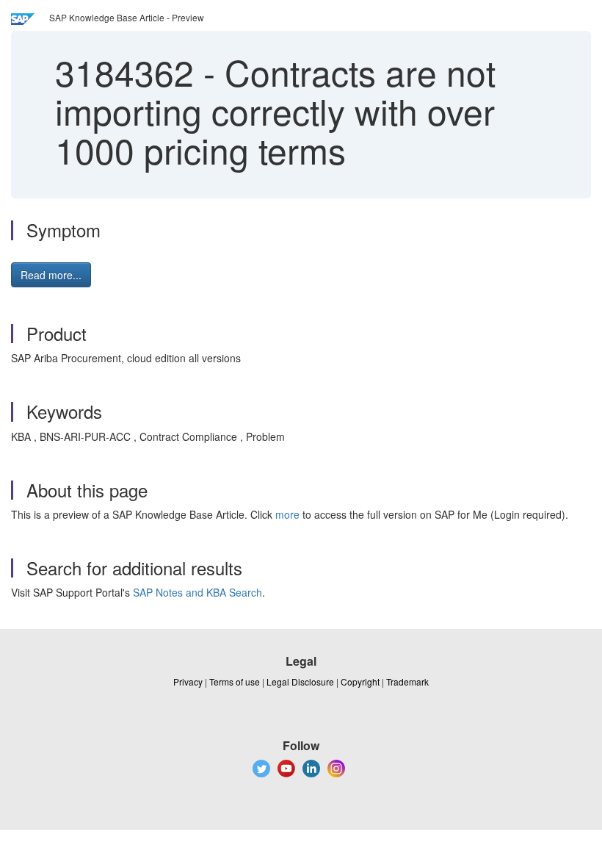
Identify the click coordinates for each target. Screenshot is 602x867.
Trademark (407, 681)
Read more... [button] (51, 274)
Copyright (360, 681)
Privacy (188, 681)
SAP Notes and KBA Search (197, 592)
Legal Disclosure (300, 681)
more (287, 514)
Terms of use (234, 681)
